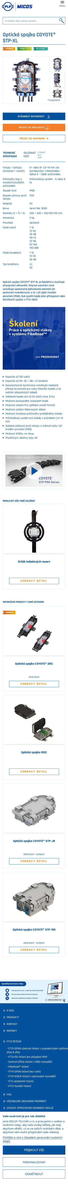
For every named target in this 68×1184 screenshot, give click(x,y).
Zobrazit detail (33, 581)
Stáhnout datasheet (31, 116)
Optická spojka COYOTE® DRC (34, 664)
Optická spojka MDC (34, 752)
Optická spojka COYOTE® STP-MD (34, 930)
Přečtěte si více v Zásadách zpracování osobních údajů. (32, 1139)
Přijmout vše (34, 1150)
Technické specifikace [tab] (10, 154)
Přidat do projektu (32, 127)
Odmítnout (34, 1174)
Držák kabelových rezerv (34, 562)
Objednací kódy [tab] (34, 155)
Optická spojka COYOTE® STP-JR (34, 841)
